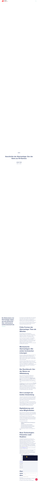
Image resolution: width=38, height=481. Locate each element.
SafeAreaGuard (24, 447)
